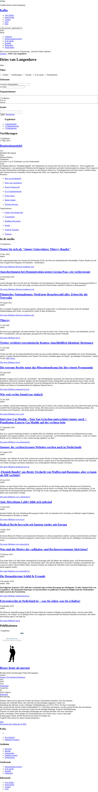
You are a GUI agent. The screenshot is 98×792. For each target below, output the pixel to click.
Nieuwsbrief (9, 47)
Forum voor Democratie (14, 212)
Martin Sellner (10, 200)
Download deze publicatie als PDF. (13, 724)
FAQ (7, 22)
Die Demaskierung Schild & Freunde (22, 576)
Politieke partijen (11, 755)
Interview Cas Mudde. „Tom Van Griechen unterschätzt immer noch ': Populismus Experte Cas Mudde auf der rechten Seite (43, 421)
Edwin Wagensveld (12, 187)
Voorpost (8, 234)
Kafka (4, 10)
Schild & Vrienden (12, 230)
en (1, 87)
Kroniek (8, 43)
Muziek (8, 751)
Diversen (8, 749)
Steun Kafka (9, 17)
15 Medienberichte (12, 126)
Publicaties (9, 45)
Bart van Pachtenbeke (13, 179)
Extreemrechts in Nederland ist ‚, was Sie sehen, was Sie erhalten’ (40, 601)
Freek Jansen (10, 196)
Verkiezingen (10, 757)
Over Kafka (9, 15)
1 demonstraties (10, 124)
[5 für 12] (49, 100)
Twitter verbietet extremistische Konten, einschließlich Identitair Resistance (46, 342)
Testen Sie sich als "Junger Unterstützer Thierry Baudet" (35, 249)
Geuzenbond (9, 217)
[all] (49, 96)
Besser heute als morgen (15, 667)
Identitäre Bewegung (13, 221)
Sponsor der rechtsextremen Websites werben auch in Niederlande (41, 447)
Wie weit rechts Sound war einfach (21, 394)
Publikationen (52, 75)
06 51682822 (10, 737)
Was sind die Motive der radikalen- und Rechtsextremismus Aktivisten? (44, 549)
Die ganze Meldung (17, 267)
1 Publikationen (11, 128)
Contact (8, 20)
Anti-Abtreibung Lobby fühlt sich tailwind (26, 501)
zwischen (3, 84)
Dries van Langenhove (13, 183)
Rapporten (4, 694)
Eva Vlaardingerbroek (13, 191)
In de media (9, 41)
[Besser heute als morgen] (12, 663)
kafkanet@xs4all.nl (12, 740)
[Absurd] (49, 102)
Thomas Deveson (11, 204)
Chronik (28, 75)
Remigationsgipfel (11, 145)
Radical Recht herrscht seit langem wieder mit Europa (33, 524)
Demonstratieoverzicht (13, 39)
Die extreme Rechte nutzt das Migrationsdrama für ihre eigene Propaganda (46, 367)
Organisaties (9, 753)
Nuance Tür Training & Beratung (12, 677)
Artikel (5, 75)
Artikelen (8, 37)
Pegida (7, 225)
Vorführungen (16, 75)
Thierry (5, 320)
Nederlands (4, 686)
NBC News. (10, 358)
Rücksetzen (10, 114)
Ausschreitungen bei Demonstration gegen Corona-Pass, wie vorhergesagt (45, 271)
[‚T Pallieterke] (49, 98)
